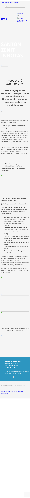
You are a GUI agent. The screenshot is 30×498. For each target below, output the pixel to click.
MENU (4, 19)
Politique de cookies (6, 391)
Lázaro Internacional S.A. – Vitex (9, 2)
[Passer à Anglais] (20, 16)
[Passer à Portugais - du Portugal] (22, 21)
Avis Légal (14, 391)
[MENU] (2, 14)
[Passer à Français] (20, 18)
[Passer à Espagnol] (20, 13)
